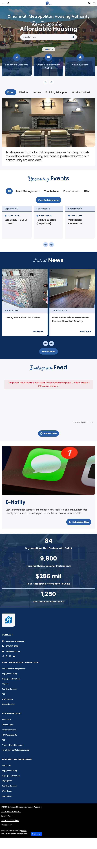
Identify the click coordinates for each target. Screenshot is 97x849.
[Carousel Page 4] (45, 49)
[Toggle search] (89, 3)
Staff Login (36, 834)
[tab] (10, 92)
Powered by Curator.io (83, 422)
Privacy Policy (7, 816)
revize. (23, 830)
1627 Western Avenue (15, 641)
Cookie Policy (6, 825)
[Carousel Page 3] (43, 49)
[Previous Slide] (45, 82)
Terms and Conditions (10, 820)
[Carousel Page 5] (46, 49)
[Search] (74, 37)
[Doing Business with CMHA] (17, 66)
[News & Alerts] (48, 66)
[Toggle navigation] (3, 3)
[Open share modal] (8, 3)
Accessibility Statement (11, 811)
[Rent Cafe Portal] (80, 66)
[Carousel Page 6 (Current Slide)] (49, 49)
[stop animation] (52, 49)
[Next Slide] (51, 82)
